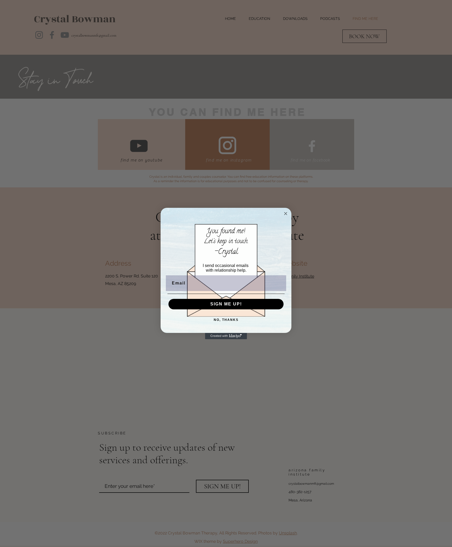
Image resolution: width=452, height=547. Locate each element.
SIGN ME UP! (226, 304)
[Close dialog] (285, 213)
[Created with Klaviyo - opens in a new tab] (226, 336)
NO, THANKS (226, 320)
